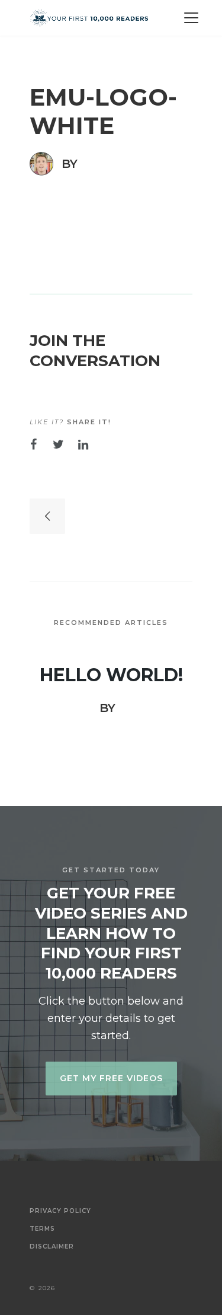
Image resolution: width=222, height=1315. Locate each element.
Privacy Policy (60, 1211)
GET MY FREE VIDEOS (111, 1078)
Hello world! (111, 675)
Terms (42, 1229)
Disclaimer (52, 1247)
